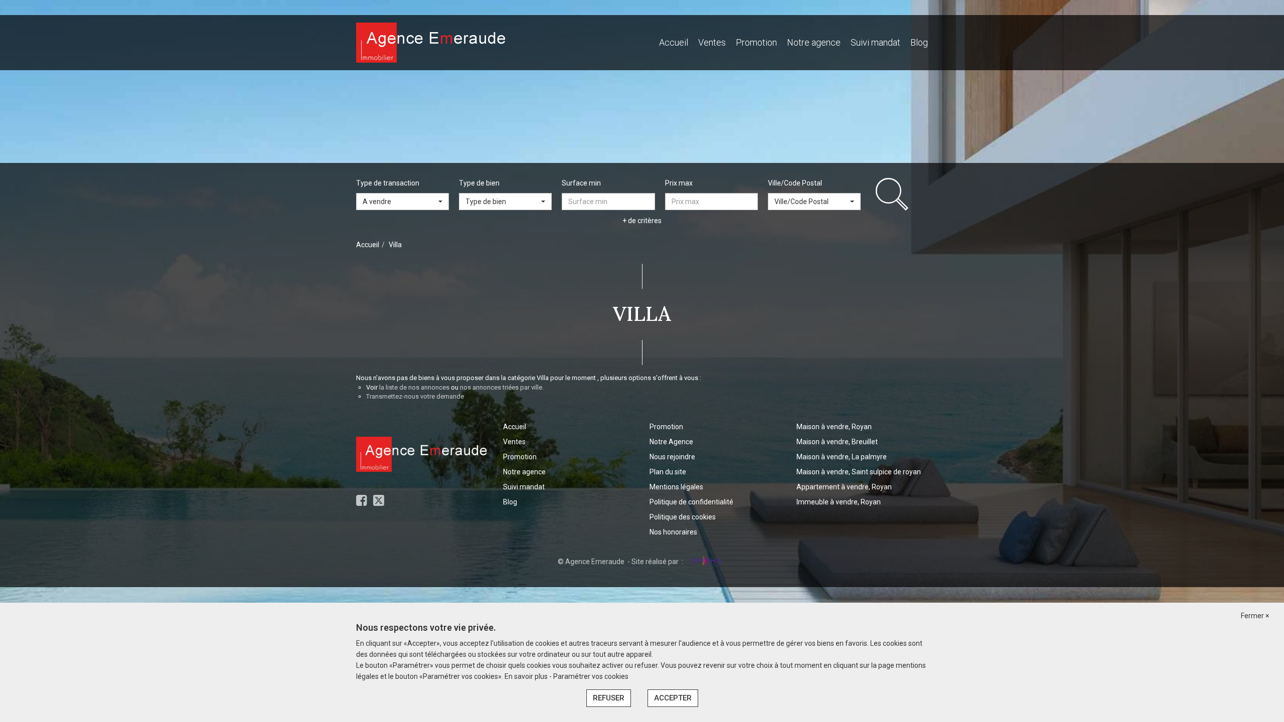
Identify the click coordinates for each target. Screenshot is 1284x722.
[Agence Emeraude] (431, 42)
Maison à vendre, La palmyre (841, 457)
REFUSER (608, 697)
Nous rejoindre (672, 457)
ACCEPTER (673, 697)
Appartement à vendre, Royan (844, 487)
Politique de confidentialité (691, 502)
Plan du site (668, 472)
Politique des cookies (683, 517)
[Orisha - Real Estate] (705, 561)
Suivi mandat (875, 42)
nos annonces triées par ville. (502, 387)
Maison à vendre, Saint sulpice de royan (858, 472)
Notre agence (814, 42)
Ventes (712, 42)
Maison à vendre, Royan (834, 427)
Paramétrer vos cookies (590, 676)
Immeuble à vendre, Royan (838, 502)
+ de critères (642, 221)
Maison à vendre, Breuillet (837, 442)
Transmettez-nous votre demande (415, 396)
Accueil (673, 42)
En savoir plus (527, 676)
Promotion (756, 42)
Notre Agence (671, 442)
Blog (919, 42)
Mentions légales (676, 487)
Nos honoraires (673, 532)
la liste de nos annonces (414, 387)
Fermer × (1255, 616)
